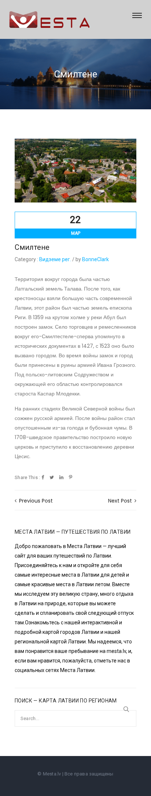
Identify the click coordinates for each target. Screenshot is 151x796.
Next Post (120, 500)
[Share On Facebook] (42, 477)
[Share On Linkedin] (61, 477)
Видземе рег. (55, 259)
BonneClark (95, 259)
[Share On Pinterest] (70, 477)
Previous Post (35, 500)
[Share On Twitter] (51, 477)
